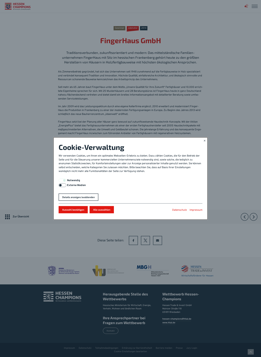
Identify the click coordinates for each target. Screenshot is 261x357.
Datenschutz (179, 210)
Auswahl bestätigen (73, 209)
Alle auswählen (101, 209)
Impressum (196, 210)
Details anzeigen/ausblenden (78, 197)
